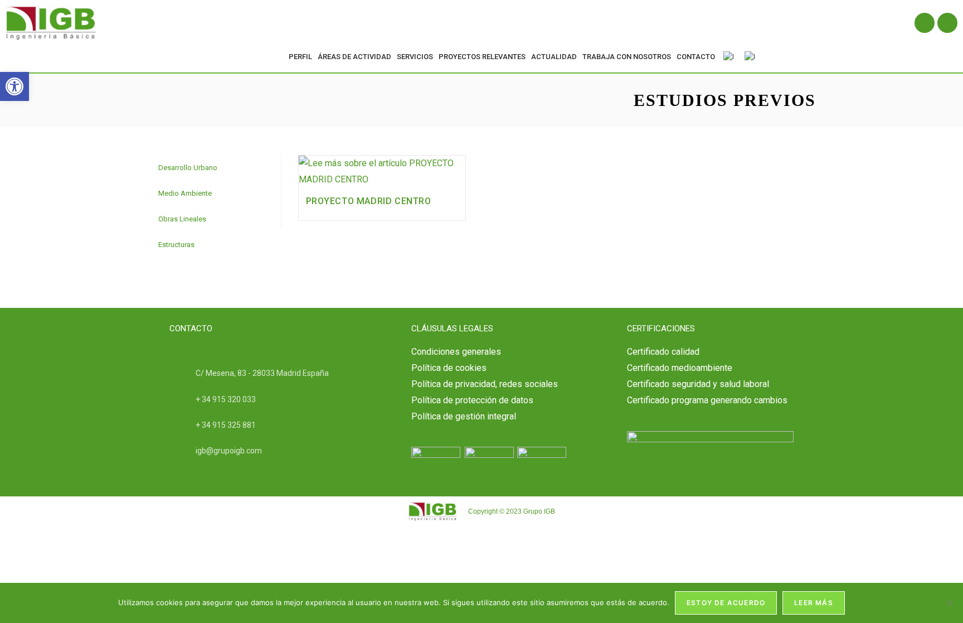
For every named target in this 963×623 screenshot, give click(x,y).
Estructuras (176, 244)
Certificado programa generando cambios (707, 400)
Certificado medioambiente (679, 368)
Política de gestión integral (463, 416)
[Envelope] (947, 23)
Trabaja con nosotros (626, 56)
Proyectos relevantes (482, 56)
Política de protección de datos (472, 400)
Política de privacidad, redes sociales (484, 384)
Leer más (813, 602)
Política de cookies (449, 368)
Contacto (696, 56)
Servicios (415, 56)
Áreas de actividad (354, 56)
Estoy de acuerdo (726, 602)
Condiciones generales (456, 351)
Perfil (300, 56)
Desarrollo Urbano (187, 167)
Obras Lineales (182, 219)
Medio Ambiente (185, 193)
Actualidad (554, 56)
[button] (14, 86)
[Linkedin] (925, 23)
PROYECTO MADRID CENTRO (368, 201)
